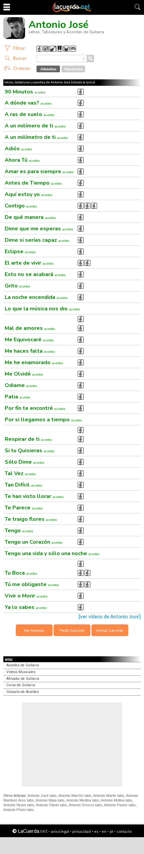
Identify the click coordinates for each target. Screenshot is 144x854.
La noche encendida (36, 297)
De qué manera (30, 217)
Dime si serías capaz (37, 240)
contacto (124, 831)
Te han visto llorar (34, 496)
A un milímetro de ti (36, 137)
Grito (17, 285)
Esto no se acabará (35, 274)
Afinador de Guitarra (22, 678)
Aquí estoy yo (28, 194)
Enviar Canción (109, 630)
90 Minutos (25, 91)
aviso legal (60, 831)
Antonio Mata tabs (50, 800)
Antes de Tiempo (33, 183)
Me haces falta (30, 351)
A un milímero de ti (35, 125)
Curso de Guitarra (20, 685)
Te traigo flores (31, 519)
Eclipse (20, 251)
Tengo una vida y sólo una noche (52, 553)
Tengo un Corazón (34, 542)
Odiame (21, 385)
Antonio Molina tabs (116, 800)
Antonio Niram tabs (18, 805)
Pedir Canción (72, 630)
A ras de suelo (30, 114)
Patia (17, 396)
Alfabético (48, 69)
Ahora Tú (22, 160)
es (96, 831)
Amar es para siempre (39, 171)
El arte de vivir (29, 263)
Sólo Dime (24, 462)
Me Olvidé (24, 374)
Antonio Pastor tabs (120, 805)
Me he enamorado (34, 362)
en (104, 831)
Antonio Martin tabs (108, 795)
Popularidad (73, 69)
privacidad (81, 831)
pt (111, 831)
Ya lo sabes (26, 607)
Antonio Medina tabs (82, 800)
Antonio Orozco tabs (85, 805)
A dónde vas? (28, 103)
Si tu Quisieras (30, 450)
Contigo (21, 205)
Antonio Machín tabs (74, 795)
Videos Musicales (20, 672)
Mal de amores (30, 328)
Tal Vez (20, 473)
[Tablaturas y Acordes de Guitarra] (72, 10)
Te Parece (24, 507)
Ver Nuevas (34, 630)
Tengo (19, 530)
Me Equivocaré (29, 339)
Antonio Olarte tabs (51, 805)
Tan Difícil (23, 485)
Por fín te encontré (35, 408)
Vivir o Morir (26, 595)
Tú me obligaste (32, 584)
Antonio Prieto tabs (18, 810)
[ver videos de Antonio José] (110, 616)
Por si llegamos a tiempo (43, 419)
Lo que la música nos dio (42, 308)
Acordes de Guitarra (22, 665)
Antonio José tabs (42, 795)
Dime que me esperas (39, 228)
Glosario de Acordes (22, 692)
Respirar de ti (28, 439)
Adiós (18, 148)
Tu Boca (21, 573)
